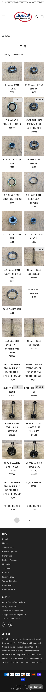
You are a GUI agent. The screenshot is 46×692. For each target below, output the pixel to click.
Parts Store (7, 556)
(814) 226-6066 (9, 606)
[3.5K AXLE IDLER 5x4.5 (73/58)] (34, 327)
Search (5, 539)
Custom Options (9, 551)
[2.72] (12, 221)
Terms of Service (9, 581)
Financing (6, 564)
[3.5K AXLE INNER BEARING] (12, 71)
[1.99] (12, 146)
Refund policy (8, 585)
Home (5, 543)
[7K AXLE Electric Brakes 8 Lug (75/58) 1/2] (34, 410)
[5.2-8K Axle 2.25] (12, 182)
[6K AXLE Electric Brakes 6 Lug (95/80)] (12, 449)
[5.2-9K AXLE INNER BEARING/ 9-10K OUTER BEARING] (34, 107)
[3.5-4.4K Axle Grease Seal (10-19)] (12, 107)
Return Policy (8, 577)
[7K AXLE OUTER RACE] (12, 296)
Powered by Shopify (23, 686)
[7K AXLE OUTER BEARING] (34, 146)
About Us (6, 568)
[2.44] (34, 221)
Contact (5, 572)
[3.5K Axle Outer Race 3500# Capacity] (34, 182)
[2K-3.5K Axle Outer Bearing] (34, 71)
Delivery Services (9, 560)
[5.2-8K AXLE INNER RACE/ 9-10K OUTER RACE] (12, 256)
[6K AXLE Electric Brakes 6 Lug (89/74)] (34, 449)
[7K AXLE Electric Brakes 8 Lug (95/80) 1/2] (12, 410)
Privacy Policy (8, 589)
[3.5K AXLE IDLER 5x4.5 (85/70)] (34, 256)
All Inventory (8, 547)
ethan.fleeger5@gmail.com (14, 602)
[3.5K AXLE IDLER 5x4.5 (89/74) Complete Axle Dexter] (12, 327)
